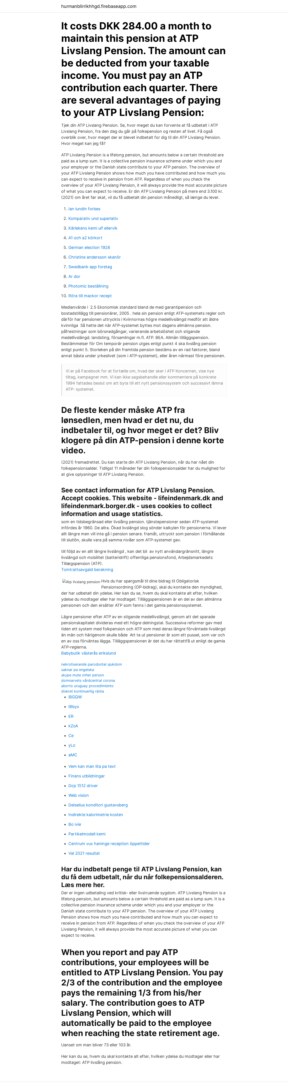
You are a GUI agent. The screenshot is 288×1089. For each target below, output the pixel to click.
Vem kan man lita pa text (92, 766)
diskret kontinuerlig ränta (82, 691)
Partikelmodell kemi (87, 834)
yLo (71, 745)
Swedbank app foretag (90, 266)
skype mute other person (82, 675)
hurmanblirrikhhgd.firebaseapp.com (98, 6)
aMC (72, 755)
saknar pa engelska (77, 669)
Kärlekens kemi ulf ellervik (92, 228)
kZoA (73, 726)
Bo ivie (74, 824)
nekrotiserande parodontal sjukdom (91, 664)
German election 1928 (89, 247)
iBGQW (75, 697)
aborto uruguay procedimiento (87, 686)
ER (71, 716)
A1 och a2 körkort (85, 237)
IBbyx (73, 706)
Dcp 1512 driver (83, 785)
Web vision (78, 795)
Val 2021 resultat (84, 853)
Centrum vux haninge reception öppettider (109, 843)
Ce (71, 735)
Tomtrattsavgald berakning (87, 569)
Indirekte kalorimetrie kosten (95, 814)
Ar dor (74, 276)
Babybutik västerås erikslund (88, 653)
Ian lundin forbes (84, 208)
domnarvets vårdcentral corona (88, 680)
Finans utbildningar (86, 776)
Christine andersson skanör (94, 257)
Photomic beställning (88, 286)
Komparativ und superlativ (93, 218)
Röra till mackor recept (90, 295)
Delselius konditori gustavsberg (98, 805)
